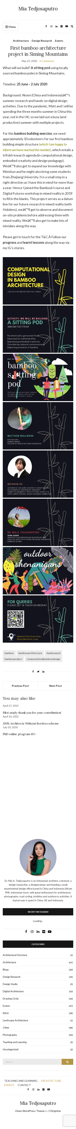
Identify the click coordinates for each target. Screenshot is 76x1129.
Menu (12, 26)
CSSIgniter (54, 1110)
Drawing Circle (10, 998)
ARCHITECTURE (51, 1080)
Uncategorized (10, 1049)
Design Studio (10, 984)
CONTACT (24, 1085)
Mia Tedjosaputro (38, 9)
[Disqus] (38, 782)
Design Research (42, 40)
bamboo (9, 653)
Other (6, 1027)
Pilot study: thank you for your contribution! (32, 712)
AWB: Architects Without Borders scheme (31, 723)
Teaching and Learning (15, 1042)
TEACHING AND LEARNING (20, 1080)
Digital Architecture (13, 991)
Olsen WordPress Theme (29, 1110)
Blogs (6, 969)
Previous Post (20, 685)
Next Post (55, 685)
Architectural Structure (15, 955)
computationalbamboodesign (43, 659)
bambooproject (13, 659)
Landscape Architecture (15, 1020)
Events (59, 40)
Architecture (21, 40)
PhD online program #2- (19, 734)
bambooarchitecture (30, 653)
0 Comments (46, 61)
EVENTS (9, 1085)
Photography (10, 1034)
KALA (6, 1013)
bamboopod (53, 653)
